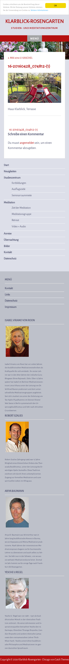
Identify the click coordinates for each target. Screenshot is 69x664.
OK (55, 5)
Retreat (15, 220)
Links (7, 294)
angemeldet (27, 142)
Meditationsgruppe (21, 214)
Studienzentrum (12, 177)
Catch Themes (62, 659)
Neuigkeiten (10, 171)
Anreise (8, 233)
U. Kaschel (26, 58)
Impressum (10, 307)
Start (6, 165)
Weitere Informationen (39, 10)
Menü (34, 38)
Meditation (9, 202)
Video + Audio (19, 226)
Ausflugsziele (18, 189)
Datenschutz (10, 258)
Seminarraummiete (22, 195)
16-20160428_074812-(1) (23, 129)
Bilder (7, 246)
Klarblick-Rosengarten (34, 21)
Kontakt (8, 252)
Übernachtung (11, 240)
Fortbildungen (19, 183)
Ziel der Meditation (21, 208)
